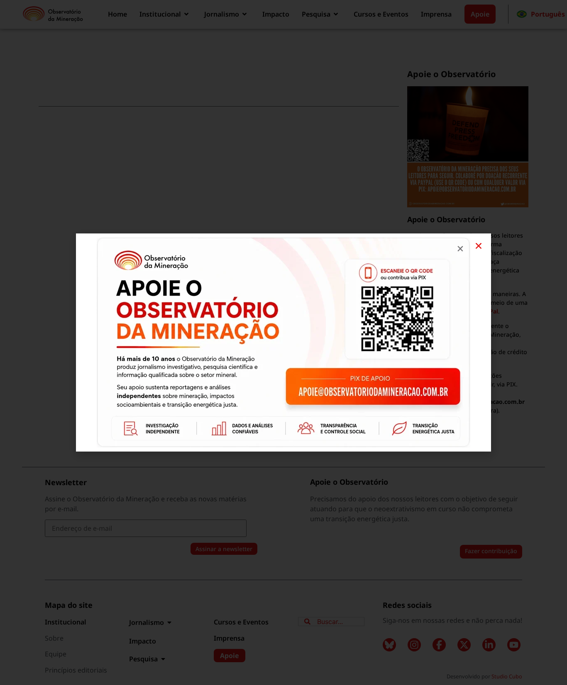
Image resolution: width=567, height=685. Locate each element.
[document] (283, 342)
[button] (478, 246)
